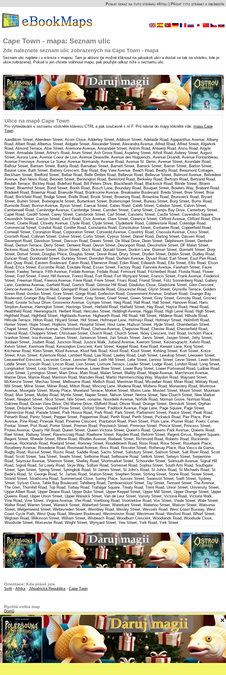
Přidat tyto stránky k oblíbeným (197, 4)
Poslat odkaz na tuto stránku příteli (136, 4)
